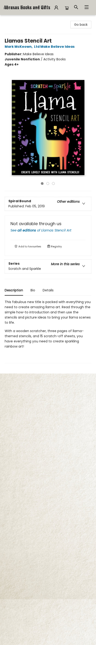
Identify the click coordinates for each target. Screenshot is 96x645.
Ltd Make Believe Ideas (54, 46)
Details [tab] (48, 290)
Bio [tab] (33, 290)
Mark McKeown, (19, 46)
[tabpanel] (48, 331)
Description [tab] (14, 290)
